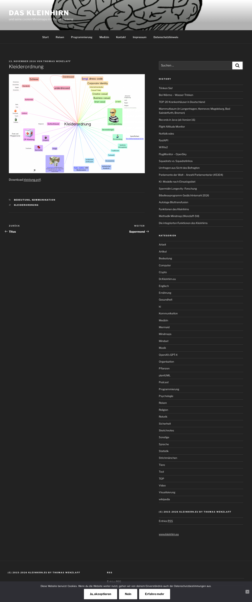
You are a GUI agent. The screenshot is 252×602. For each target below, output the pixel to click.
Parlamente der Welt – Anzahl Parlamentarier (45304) (191, 174)
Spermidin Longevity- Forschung (178, 188)
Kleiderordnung (26, 205)
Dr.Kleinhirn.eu (167, 278)
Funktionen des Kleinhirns (174, 209)
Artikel (163, 251)
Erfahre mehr (154, 594)
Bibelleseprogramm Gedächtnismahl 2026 (184, 195)
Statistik (164, 451)
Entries (166, 520)
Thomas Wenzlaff (57, 61)
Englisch (164, 285)
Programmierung (81, 37)
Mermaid (164, 327)
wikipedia (164, 499)
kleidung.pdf (32, 179)
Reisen (60, 37)
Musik (162, 347)
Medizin (104, 37)
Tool (161, 471)
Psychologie (166, 396)
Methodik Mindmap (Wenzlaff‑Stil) (179, 216)
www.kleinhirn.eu (169, 534)
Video (162, 485)
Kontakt (121, 37)
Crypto (163, 272)
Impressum (139, 37)
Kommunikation (44, 200)
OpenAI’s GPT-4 (168, 354)
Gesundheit (165, 299)
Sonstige (164, 437)
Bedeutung (22, 200)
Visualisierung (167, 492)
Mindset (163, 341)
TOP (161, 478)
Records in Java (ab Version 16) (177, 119)
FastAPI (163, 140)
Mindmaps (165, 334)
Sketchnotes (166, 430)
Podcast (164, 382)
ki (160, 306)
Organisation (166, 361)
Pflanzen (164, 368)
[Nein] (247, 592)
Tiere (162, 464)
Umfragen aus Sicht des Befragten (179, 167)
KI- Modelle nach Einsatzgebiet (177, 181)
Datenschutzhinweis (165, 37)
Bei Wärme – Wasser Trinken (176, 94)
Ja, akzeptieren (100, 594)
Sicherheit (165, 423)
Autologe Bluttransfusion (173, 202)
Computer (165, 265)
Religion (163, 409)
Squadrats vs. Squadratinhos (176, 161)
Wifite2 (163, 147)
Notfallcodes (166, 133)
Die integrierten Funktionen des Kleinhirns (183, 223)
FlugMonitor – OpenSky (173, 154)
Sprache (164, 444)
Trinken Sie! (165, 88)
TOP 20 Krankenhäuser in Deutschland (182, 101)
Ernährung (165, 292)
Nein (128, 594)
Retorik (163, 416)
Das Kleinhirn (39, 13)
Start (45, 37)
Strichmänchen (168, 457)
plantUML (164, 375)
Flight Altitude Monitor (172, 126)
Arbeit (162, 244)
